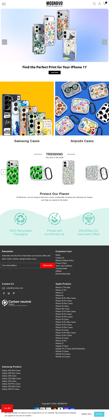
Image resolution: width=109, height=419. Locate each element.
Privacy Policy (61, 263)
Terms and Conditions (64, 266)
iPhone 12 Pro (61, 341)
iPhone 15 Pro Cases (64, 314)
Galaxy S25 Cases (9, 376)
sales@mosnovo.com (14, 288)
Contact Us (60, 258)
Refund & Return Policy (65, 260)
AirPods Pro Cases (63, 354)
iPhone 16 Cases (62, 306)
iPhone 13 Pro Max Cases (66, 333)
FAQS (58, 255)
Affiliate (58, 271)
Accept (99, 414)
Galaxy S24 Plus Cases (11, 384)
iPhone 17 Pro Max (63, 287)
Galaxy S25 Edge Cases (11, 378)
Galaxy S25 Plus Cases (11, 373)
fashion (15, 259)
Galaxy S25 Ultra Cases (11, 370)
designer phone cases (28, 259)
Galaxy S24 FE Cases (10, 389)
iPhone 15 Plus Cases (64, 317)
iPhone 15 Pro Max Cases (66, 311)
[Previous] (4, 42)
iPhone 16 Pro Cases (64, 301)
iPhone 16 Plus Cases (64, 303)
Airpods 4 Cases (62, 346)
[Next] (104, 42)
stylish (9, 259)
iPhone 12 (59, 343)
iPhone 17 (59, 293)
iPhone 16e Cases (63, 309)
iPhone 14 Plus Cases (64, 327)
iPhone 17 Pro (61, 290)
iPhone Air (59, 295)
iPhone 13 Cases (62, 338)
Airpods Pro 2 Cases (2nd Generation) (70, 349)
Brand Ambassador (63, 274)
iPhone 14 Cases (62, 330)
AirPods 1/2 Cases (63, 357)
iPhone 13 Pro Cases (64, 335)
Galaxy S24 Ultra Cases (11, 386)
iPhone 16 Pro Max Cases (66, 298)
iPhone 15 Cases (62, 319)
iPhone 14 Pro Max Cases (66, 322)
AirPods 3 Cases (62, 351)
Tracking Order (61, 268)
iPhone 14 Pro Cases (64, 325)
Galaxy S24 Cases (9, 381)
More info (86, 414)
